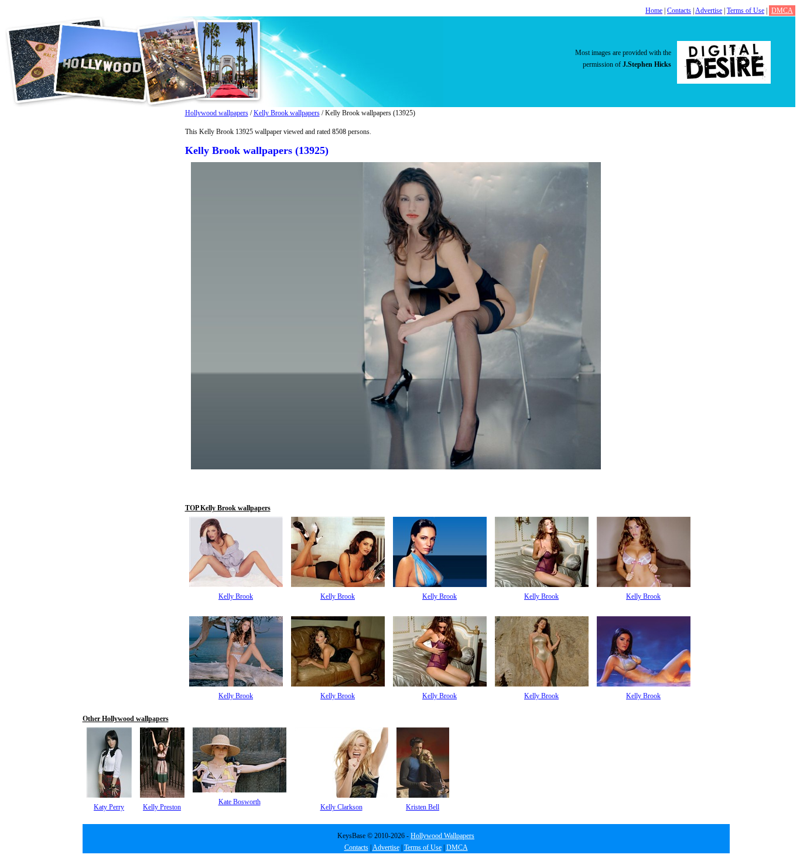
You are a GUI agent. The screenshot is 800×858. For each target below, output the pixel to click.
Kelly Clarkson (341, 807)
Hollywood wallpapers (216, 113)
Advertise (708, 10)
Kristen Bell (422, 807)
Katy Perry (109, 807)
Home (653, 10)
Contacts (679, 10)
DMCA (782, 10)
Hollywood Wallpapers (442, 836)
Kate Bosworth (239, 802)
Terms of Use (745, 10)
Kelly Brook (235, 596)
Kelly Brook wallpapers (287, 113)
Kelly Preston (162, 807)
